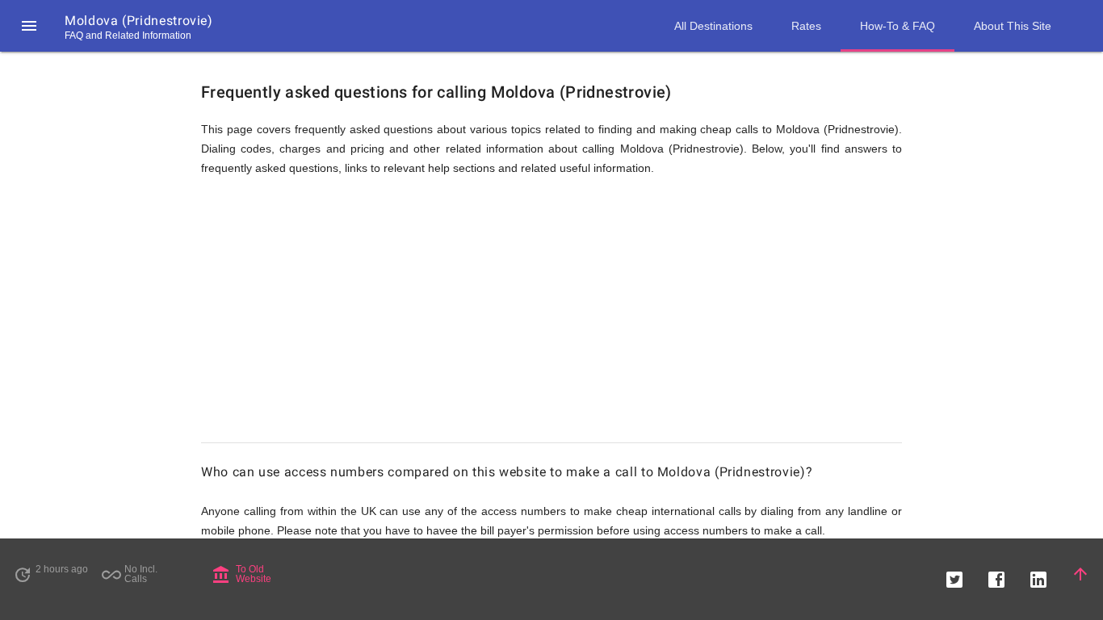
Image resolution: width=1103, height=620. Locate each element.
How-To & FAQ (897, 25)
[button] (29, 25)
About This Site (1012, 25)
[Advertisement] (551, 316)
